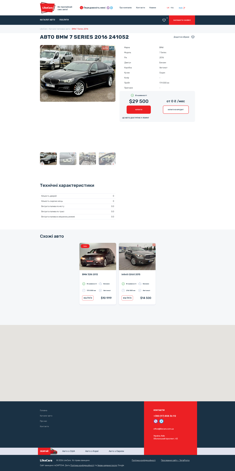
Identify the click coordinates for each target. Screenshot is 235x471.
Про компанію (126, 8)
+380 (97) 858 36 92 (165, 416)
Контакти (140, 8)
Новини (152, 8)
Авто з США (68, 451)
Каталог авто (47, 20)
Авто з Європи (116, 451)
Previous (44, 96)
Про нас (43, 421)
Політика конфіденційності (144, 460)
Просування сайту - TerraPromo (175, 460)
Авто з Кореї (91, 451)
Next (110, 96)
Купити (138, 110)
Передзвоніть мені (94, 7)
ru (172, 8)
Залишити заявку (182, 20)
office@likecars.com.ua (164, 429)
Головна (43, 410)
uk (168, 8)
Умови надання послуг (107, 465)
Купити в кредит (176, 110)
